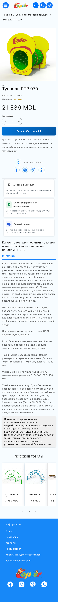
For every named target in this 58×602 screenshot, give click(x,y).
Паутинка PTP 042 (11, 495)
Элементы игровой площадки (32, 14)
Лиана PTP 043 (35, 494)
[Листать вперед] (35, 512)
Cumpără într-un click (29, 131)
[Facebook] (12, 585)
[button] (6, 5)
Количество (7, 116)
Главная (7, 14)
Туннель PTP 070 (12, 19)
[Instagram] (23, 585)
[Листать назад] (23, 512)
